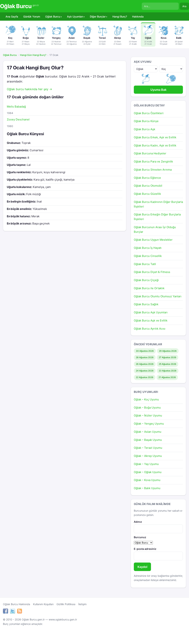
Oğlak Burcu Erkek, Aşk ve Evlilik (155, 137)
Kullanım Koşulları (43, 604)
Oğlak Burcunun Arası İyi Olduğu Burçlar (155, 229)
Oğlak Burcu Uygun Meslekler (153, 239)
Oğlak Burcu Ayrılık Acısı (149, 328)
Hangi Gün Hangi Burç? (33, 54)
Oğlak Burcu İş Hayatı (147, 248)
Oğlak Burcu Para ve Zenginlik (153, 161)
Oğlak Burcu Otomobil (148, 185)
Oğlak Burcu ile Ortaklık (149, 288)
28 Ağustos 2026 (145, 357)
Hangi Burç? (119, 16)
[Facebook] (5, 611)
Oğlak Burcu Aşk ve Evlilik (150, 320)
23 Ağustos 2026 (167, 370)
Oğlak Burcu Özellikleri (149, 113)
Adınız (138, 521)
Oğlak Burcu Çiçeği (146, 280)
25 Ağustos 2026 (167, 364)
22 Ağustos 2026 (144, 377)
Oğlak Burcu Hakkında (16, 604)
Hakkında (138, 16)
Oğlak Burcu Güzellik (147, 194)
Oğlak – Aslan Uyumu (147, 431)
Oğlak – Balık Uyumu (147, 488)
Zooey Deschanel (18, 119)
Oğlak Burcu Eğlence (147, 177)
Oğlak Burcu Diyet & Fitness (152, 272)
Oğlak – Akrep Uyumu (148, 456)
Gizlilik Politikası (65, 604)
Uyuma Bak (158, 89)
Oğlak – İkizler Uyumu (148, 415)
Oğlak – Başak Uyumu (148, 440)
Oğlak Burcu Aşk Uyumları (151, 312)
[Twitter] (12, 611)
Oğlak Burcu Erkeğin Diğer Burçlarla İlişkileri (157, 217)
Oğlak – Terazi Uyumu (148, 447)
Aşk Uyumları (75, 16)
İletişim (82, 604)
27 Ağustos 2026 (167, 357)
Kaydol (142, 567)
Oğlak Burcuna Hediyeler (150, 153)
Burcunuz (140, 537)
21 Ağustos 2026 (167, 377)
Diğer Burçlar (98, 16)
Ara (184, 6)
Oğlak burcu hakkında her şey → (29, 89)
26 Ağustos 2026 (145, 364)
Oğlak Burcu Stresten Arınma (153, 169)
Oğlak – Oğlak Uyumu (147, 472)
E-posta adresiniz (145, 548)
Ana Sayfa (12, 16)
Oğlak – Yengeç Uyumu (149, 423)
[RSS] (19, 611)
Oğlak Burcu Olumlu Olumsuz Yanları (157, 296)
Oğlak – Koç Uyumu (146, 399)
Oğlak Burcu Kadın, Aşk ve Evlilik (155, 145)
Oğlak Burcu (19, 6)
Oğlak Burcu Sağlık (146, 304)
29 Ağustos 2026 (168, 351)
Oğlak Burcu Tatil (145, 264)
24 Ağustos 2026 (145, 370)
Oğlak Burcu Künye (146, 121)
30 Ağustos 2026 (145, 351)
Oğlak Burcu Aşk (144, 129)
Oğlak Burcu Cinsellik (148, 256)
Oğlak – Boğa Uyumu (147, 407)
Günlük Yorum (31, 16)
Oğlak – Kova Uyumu (147, 480)
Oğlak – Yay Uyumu (146, 464)
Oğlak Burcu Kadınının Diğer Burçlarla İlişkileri (158, 204)
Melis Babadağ (16, 106)
